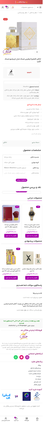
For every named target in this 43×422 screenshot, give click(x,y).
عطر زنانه (23, 90)
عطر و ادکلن (33, 13)
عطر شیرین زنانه (29, 98)
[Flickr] (21, 357)
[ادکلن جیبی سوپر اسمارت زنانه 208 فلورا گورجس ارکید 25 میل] (11, 257)
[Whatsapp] (16, 357)
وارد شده (23, 310)
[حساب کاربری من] (3, 7)
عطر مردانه (16, 90)
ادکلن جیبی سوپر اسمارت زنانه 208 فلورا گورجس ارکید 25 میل (11, 270)
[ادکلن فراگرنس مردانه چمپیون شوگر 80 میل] (11, 214)
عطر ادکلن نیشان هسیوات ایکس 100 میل (32, 270)
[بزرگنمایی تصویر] (37, 52)
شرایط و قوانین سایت (35, 373)
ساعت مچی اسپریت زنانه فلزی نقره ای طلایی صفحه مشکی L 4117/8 (32, 227)
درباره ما (39, 376)
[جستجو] (13, 7)
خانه (40, 13)
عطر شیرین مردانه (17, 98)
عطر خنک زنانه (17, 96)
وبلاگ (39, 365)
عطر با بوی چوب (28, 96)
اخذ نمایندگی (37, 382)
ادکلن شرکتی (31, 90)
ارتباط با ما (38, 379)
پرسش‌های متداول (35, 368)
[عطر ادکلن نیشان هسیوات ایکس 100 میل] (32, 257)
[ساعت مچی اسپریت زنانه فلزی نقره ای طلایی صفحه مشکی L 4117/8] (32, 214)
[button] (32, 236)
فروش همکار (37, 385)
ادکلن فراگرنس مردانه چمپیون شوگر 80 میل (11, 226)
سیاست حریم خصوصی (34, 371)
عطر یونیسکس (22, 13)
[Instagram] (27, 357)
